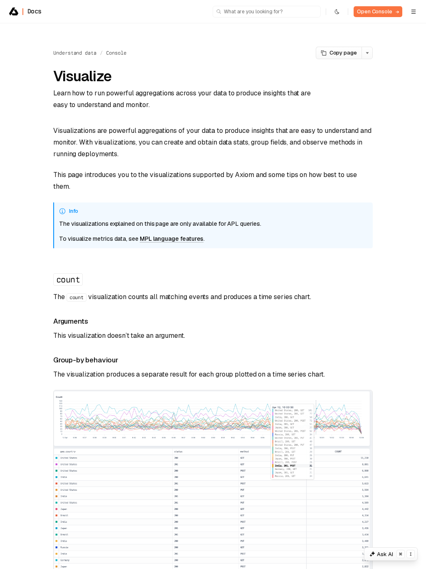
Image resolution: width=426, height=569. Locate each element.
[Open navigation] (413, 11)
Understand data (75, 53)
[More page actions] (367, 53)
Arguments (70, 321)
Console (116, 53)
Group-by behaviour (85, 359)
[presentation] (213, 296)
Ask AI (394, 554)
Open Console (378, 11)
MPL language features (172, 238)
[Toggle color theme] (337, 11)
